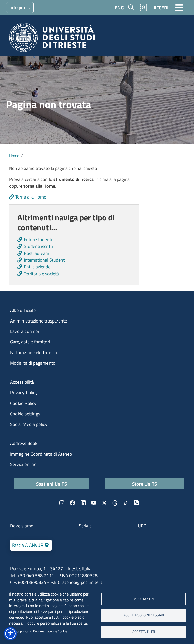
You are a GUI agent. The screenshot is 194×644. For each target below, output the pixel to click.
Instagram (62, 503)
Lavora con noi (24, 331)
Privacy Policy (24, 392)
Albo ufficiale (23, 310)
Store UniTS (144, 483)
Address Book (23, 443)
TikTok (125, 503)
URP (142, 525)
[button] (10, 633)
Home (14, 156)
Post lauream (36, 253)
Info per (18, 7)
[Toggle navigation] (179, 7)
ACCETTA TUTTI (143, 631)
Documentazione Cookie (50, 631)
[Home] (52, 39)
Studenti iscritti (38, 246)
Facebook (72, 503)
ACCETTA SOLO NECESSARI (143, 615)
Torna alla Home (30, 196)
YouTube (93, 503)
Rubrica (143, 7)
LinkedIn (83, 503)
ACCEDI (161, 7)
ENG (119, 7)
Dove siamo (21, 525)
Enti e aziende (37, 266)
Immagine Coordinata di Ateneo (41, 454)
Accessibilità (22, 382)
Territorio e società (41, 273)
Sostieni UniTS (51, 483)
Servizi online (23, 464)
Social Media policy (28, 424)
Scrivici (86, 525)
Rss (136, 503)
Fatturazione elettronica (33, 352)
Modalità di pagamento (32, 363)
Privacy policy (18, 631)
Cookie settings (25, 413)
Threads (115, 503)
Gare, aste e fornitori (30, 341)
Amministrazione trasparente (38, 320)
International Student (44, 260)
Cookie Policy (23, 403)
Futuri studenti (38, 239)
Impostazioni (143, 598)
